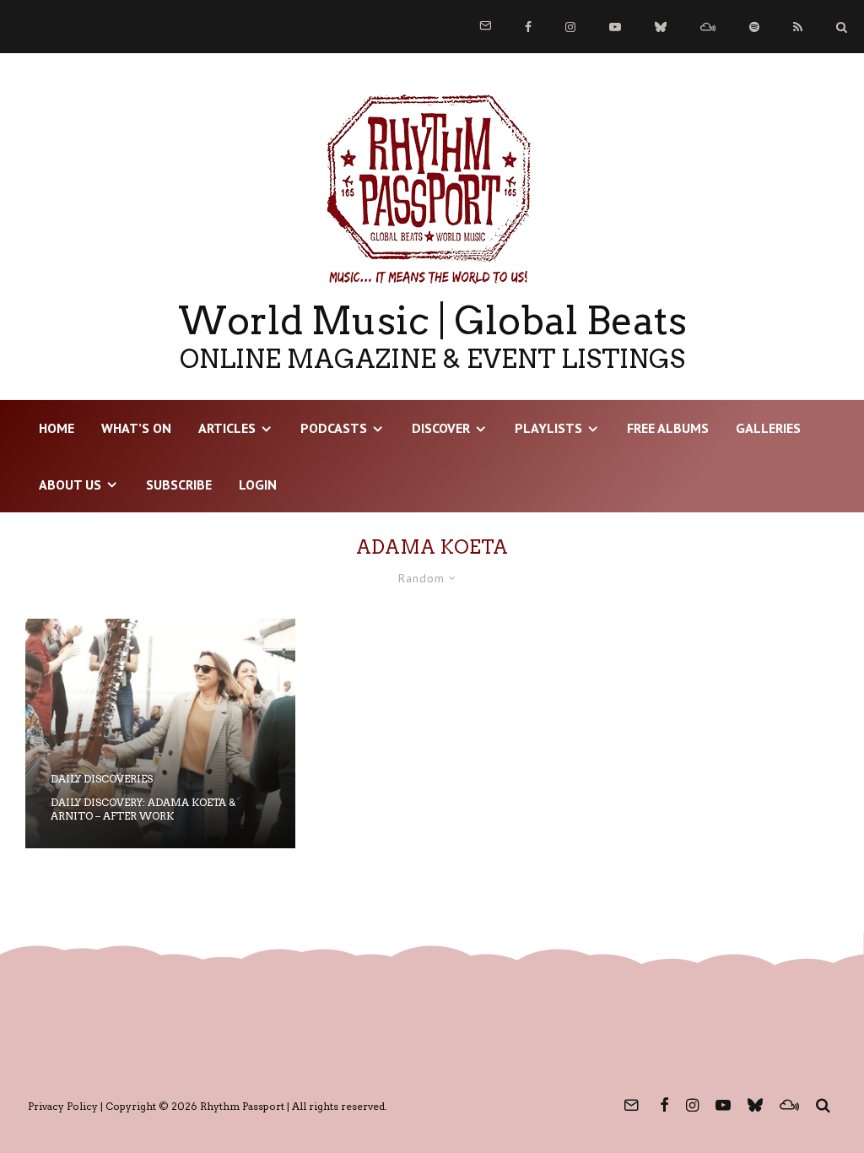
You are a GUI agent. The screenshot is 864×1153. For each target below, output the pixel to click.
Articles (227, 428)
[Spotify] (754, 27)
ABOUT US (70, 484)
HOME (56, 428)
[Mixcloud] (707, 27)
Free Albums (668, 428)
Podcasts (333, 428)
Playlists (548, 428)
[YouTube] (615, 27)
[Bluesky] (660, 27)
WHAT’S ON (136, 428)
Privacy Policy (63, 1106)
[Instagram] (570, 27)
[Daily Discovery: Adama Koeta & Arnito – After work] (160, 733)
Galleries (768, 428)
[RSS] (797, 27)
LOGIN (258, 484)
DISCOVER (441, 428)
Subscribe (179, 484)
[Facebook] (528, 27)
